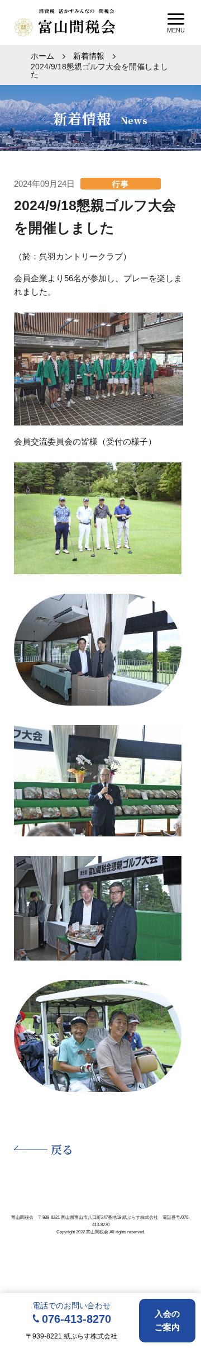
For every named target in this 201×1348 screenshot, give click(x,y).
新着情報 (88, 55)
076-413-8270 (76, 1319)
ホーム (42, 55)
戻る (62, 1149)
